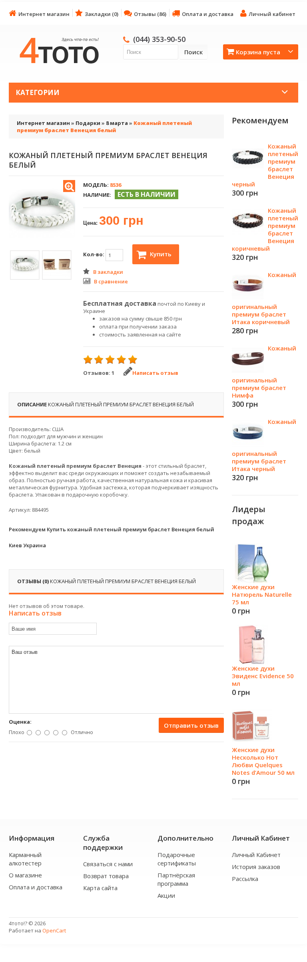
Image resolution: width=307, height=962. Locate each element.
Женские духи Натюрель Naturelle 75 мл (262, 594)
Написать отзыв (155, 372)
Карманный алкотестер (25, 859)
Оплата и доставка (207, 14)
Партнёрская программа (176, 879)
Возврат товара (106, 876)
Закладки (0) (101, 14)
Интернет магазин (44, 14)
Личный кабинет (272, 14)
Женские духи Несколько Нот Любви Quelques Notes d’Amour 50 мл (263, 761)
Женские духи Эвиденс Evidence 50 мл (263, 675)
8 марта (117, 123)
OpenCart (54, 930)
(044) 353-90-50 (159, 39)
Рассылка (245, 879)
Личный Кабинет (256, 855)
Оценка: (20, 721)
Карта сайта (100, 888)
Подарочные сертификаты (176, 859)
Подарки (88, 123)
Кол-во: (94, 254)
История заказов (256, 867)
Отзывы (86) (150, 14)
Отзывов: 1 (98, 372)
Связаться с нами (108, 864)
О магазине (25, 875)
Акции (166, 895)
